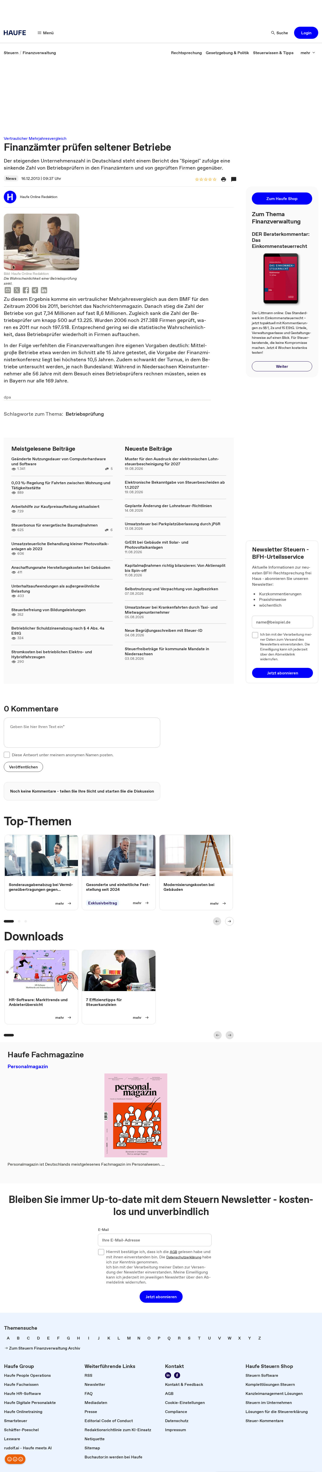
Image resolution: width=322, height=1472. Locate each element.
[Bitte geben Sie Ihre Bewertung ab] (214, 179)
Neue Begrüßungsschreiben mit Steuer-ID (163, 630)
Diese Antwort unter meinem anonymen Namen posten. (62, 755)
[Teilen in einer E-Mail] (8, 291)
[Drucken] (224, 179)
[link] (11, 52)
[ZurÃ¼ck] (217, 921)
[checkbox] (7, 755)
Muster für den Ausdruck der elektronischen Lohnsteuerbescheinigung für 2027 (172, 461)
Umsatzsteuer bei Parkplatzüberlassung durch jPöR (172, 523)
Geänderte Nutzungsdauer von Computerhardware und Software (58, 461)
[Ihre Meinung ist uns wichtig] (15, 1459)
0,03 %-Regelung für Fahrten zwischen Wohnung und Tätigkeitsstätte (60, 485)
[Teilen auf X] (17, 291)
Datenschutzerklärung (183, 1257)
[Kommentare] (234, 179)
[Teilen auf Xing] (35, 291)
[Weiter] (229, 921)
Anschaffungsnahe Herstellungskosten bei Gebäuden (60, 567)
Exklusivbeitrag (102, 902)
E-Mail (103, 1230)
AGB (173, 1252)
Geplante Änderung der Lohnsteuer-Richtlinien (168, 505)
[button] (306, 33)
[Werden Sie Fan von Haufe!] (177, 1375)
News (11, 178)
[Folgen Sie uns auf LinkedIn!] (168, 1375)
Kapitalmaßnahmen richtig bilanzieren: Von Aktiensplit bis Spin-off (175, 568)
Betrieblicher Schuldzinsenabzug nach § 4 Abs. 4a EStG (57, 631)
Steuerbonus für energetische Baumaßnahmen (54, 525)
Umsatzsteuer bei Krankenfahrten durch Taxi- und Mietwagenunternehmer (171, 610)
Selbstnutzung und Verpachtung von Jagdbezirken (171, 588)
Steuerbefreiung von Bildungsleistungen (48, 609)
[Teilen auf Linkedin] (44, 291)
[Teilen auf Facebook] (26, 291)
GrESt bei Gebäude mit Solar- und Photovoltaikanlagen (156, 545)
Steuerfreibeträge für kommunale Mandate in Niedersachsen (167, 651)
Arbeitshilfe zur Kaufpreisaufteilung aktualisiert (55, 506)
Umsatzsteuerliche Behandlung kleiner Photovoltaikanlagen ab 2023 (60, 546)
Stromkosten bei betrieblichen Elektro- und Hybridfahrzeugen (51, 654)
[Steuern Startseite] (16, 32)
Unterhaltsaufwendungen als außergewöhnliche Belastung (55, 588)
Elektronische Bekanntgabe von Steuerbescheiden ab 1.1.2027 (175, 485)
